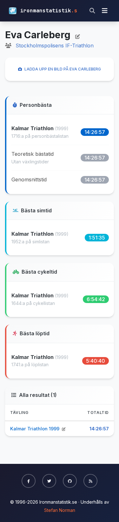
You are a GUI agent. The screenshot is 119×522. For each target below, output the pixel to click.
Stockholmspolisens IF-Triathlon (55, 45)
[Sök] (92, 11)
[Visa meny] (104, 10)
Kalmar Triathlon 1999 (35, 428)
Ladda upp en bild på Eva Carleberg (62, 69)
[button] (29, 481)
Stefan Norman (59, 510)
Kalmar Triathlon (33, 128)
